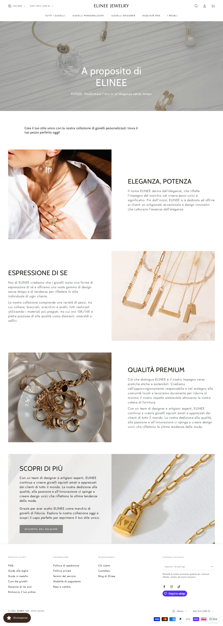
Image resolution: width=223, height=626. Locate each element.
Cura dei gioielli (18, 581)
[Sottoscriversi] (213, 566)
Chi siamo (104, 565)
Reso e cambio (62, 587)
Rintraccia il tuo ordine (21, 592)
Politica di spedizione (66, 565)
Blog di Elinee (106, 576)
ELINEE (20, 610)
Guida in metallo (18, 576)
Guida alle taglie (18, 571)
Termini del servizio (64, 576)
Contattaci (104, 571)
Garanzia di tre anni (20, 587)
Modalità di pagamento (67, 581)
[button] (196, 6)
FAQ (11, 565)
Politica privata (62, 571)
